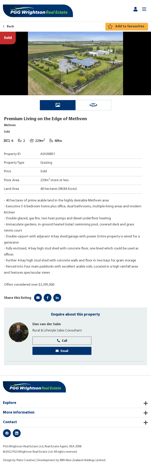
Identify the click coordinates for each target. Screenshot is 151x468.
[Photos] (58, 105)
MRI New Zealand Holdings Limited (82, 460)
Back (10, 26)
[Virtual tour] (93, 105)
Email (64, 351)
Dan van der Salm (46, 324)
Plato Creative (25, 460)
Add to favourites (129, 26)
